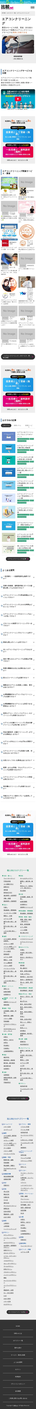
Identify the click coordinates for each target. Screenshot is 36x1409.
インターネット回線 (10, 913)
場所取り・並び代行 (26, 977)
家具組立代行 (8, 892)
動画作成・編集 (9, 1015)
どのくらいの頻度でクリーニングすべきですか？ (17, 624)
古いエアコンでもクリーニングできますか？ (17, 650)
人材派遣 (6, 1226)
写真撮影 (6, 1021)
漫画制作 (23, 1147)
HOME (4, 13)
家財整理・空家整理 (10, 901)
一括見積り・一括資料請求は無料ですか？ (17, 577)
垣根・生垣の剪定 (25, 1019)
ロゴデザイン (8, 1304)
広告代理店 (7, 1211)
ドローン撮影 (8, 1018)
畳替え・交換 (8, 916)
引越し (6, 907)
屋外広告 (6, 1203)
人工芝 (22, 1025)
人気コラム (6, 425)
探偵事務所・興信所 (26, 990)
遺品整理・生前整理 (10, 895)
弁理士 (6, 1042)
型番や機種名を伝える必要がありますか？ (17, 669)
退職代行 (23, 1041)
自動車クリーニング (10, 1002)
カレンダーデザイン (10, 1263)
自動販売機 (7, 1179)
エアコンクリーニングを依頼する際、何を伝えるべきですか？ (17, 752)
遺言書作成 (7, 1066)
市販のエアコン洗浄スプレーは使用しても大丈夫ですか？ (17, 797)
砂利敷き (23, 1031)
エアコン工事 (8, 918)
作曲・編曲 (24, 1196)
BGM (22, 1213)
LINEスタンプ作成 (27, 1140)
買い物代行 (23, 968)
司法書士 (6, 1045)
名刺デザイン (8, 1250)
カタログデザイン (9, 1242)
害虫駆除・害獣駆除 (10, 910)
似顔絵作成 (23, 1086)
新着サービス (28, 426)
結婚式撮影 (7, 991)
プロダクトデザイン (10, 1272)
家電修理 (6, 954)
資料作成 (23, 1155)
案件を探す (18, 1348)
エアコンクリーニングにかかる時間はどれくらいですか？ (17, 605)
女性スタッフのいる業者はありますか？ (17, 760)
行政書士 (6, 1048)
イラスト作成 (25, 1127)
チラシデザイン (9, 1235)
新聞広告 (6, 1208)
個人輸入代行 (24, 933)
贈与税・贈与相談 (9, 1063)
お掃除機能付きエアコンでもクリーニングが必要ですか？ (17, 695)
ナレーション (25, 1199)
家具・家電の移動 (25, 971)
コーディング (8, 1129)
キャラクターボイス (27, 1202)
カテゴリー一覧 (11, 13)
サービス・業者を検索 (18, 1355)
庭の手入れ (23, 1001)
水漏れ (22, 950)
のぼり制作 (7, 1217)
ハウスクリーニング (26, 939)
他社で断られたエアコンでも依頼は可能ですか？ (17, 660)
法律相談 (6, 1075)
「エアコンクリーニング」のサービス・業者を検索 (16, 356)
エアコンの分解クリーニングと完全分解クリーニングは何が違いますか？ (17, 724)
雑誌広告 (6, 1194)
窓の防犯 (23, 890)
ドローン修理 (8, 965)
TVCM (6, 1200)
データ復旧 (7, 951)
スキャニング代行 (26, 1160)
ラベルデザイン (9, 1266)
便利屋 (6, 890)
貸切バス (6, 989)
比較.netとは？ (12, 160)
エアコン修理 (8, 957)
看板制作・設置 (9, 1214)
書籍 (5, 1278)
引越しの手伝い (25, 974)
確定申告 (6, 1057)
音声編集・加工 (26, 1204)
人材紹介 (6, 1223)
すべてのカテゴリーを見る (17, 1098)
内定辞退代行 (24, 1044)
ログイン (18, 1369)
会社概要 (18, 1391)
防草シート (23, 1028)
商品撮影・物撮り (9, 1165)
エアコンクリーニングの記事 (17, 559)
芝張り (22, 1016)
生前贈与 (6, 1068)
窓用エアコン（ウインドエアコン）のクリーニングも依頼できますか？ (17, 714)
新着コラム (17, 425)
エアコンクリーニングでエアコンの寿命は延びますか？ (17, 778)
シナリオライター (26, 1185)
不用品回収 (7, 881)
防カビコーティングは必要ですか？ (16, 678)
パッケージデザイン (10, 1275)
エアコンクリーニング (23, 13)
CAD (5, 1296)
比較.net (15, 1405)
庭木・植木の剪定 (25, 1004)
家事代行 (6, 887)
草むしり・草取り (25, 1022)
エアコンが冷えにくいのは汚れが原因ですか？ (17, 742)
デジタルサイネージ (10, 1206)
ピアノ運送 (23, 927)
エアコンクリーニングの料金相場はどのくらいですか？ (17, 596)
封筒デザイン (8, 1269)
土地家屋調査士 (9, 1051)
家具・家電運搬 (25, 924)
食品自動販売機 (9, 1176)
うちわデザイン (9, 1260)
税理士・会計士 (9, 1040)
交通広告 (6, 1197)
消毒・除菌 (7, 898)
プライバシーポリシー (18, 1384)
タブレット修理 (9, 943)
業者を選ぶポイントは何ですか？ (15, 642)
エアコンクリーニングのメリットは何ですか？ (17, 634)
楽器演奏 (23, 1210)
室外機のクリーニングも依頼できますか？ (17, 787)
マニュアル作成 (26, 1158)
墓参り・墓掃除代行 (26, 979)
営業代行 (6, 1185)
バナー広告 (7, 1127)
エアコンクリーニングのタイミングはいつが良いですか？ (17, 615)
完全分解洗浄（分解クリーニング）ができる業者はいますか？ (17, 733)
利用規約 (18, 1376)
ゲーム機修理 (8, 963)
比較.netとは (18, 1333)
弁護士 (6, 1037)
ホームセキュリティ (26, 878)
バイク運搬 (23, 930)
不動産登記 (7, 1082)
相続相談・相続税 (9, 1060)
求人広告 (6, 1191)
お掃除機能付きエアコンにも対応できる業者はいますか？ (17, 705)
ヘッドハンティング (10, 1229)
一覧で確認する (18, 58)
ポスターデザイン (9, 1253)
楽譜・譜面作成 (26, 1207)
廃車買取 (6, 1005)
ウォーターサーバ (9, 878)
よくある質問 (18, 1362)
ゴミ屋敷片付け (9, 884)
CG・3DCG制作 (9, 1293)
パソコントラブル (9, 968)
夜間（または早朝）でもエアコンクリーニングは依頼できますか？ (17, 768)
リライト (23, 1182)
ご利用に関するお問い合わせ (18, 1398)
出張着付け (7, 994)
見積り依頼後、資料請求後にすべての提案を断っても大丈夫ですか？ (17, 587)
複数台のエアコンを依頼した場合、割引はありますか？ (17, 686)
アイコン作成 (25, 1129)
